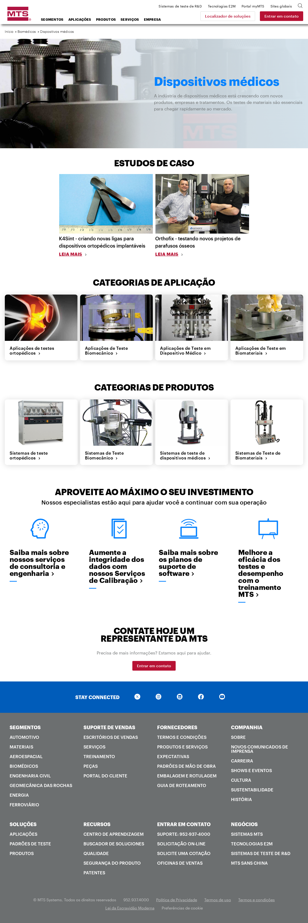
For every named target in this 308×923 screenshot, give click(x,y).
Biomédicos (27, 31)
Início (9, 31)
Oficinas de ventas (180, 863)
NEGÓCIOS (244, 824)
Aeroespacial (26, 756)
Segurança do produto (112, 863)
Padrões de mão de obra (186, 766)
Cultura (241, 780)
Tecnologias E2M (252, 843)
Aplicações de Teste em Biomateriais (260, 351)
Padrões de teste (30, 843)
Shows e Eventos (251, 770)
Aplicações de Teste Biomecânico (106, 351)
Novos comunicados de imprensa (259, 749)
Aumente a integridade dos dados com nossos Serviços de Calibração (117, 566)
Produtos (106, 19)
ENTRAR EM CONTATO (184, 824)
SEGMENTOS (25, 727)
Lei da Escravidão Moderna (129, 908)
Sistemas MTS (247, 834)
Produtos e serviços (182, 746)
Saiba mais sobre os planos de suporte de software (188, 563)
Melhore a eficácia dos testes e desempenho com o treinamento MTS (260, 573)
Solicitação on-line (181, 843)
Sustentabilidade (252, 789)
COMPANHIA (247, 727)
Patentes (94, 872)
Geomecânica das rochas (41, 785)
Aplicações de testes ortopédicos (32, 351)
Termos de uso (217, 899)
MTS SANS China (249, 863)
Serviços (130, 19)
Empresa (152, 19)
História (241, 799)
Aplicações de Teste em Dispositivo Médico (185, 351)
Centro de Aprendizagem (113, 834)
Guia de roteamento (181, 785)
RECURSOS (96, 824)
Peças (90, 766)
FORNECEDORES (177, 727)
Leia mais (70, 254)
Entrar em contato (281, 16)
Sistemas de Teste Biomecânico (104, 455)
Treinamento (99, 756)
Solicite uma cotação (184, 853)
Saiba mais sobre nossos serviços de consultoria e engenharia (39, 563)
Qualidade (96, 853)
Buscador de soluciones (113, 843)
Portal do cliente (105, 775)
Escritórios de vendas (110, 737)
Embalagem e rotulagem (187, 775)
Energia (19, 795)
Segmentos (52, 19)
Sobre (238, 737)
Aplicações (79, 19)
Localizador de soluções (227, 16)
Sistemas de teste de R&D (260, 853)
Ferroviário (24, 804)
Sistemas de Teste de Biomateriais (258, 455)
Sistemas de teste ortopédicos (29, 455)
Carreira (242, 760)
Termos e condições (181, 737)
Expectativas (173, 756)
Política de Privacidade (176, 899)
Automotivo (24, 737)
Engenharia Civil (30, 775)
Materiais (21, 746)
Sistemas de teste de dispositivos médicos (184, 455)
